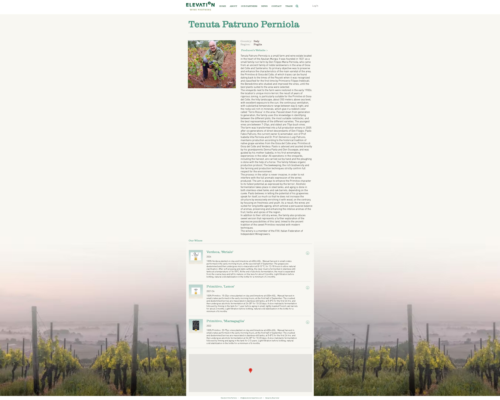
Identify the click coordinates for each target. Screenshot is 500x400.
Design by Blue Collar (272, 398)
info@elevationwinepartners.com (251, 398)
